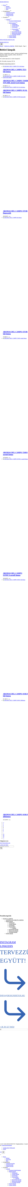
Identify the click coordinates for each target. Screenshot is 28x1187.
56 (3, 835)
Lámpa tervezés (9, 15)
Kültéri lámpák (12, 35)
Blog (7, 9)
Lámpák (8, 1169)
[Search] (1, 848)
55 (3, 834)
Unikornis (3, 1145)
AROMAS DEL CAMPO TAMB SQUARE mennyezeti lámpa (15, 82)
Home (4, 1156)
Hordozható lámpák (16, 31)
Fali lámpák (14, 27)
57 (3, 837)
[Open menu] (1, 44)
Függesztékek (15, 1177)
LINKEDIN (6, 946)
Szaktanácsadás (9, 14)
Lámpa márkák (12, 37)
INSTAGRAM (8, 942)
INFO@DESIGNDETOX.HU (7, 39)
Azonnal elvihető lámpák (15, 20)
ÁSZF (4, 1149)
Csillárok (17, 30)
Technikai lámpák (16, 34)
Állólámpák (14, 24)
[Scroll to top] (1, 1152)
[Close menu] (0, 1154)
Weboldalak (9, 1145)
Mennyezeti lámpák (16, 33)
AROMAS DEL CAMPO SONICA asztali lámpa (12, 574)
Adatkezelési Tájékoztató (9, 1148)
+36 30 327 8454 (4, 845)
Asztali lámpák (15, 25)
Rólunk (7, 6)
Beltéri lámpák (12, 1171)
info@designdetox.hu (5, 843)
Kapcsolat (8, 7)
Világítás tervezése (10, 12)
